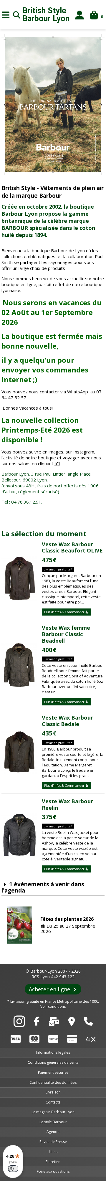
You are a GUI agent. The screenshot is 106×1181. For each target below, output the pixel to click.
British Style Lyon (45, 15)
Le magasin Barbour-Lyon (53, 1111)
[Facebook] (36, 1023)
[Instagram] (19, 1024)
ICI (57, 463)
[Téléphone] (88, 1023)
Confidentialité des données (53, 1082)
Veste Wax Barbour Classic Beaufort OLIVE (72, 547)
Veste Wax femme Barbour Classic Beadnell (66, 634)
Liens (53, 1151)
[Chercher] (17, 15)
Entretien (53, 1161)
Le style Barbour (53, 1121)
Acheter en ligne (50, 989)
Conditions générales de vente (53, 1062)
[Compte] (79, 15)
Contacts (53, 1102)
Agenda (53, 1131)
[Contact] (53, 1023)
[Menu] (5, 14)
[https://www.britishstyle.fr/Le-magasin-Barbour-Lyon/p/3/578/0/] (71, 1023)
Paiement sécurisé (53, 1072)
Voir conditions (53, 1006)
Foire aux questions (53, 1171)
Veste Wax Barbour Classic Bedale (67, 721)
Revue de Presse (53, 1141)
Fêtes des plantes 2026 (67, 919)
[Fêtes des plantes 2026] (19, 925)
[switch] (13, 1168)
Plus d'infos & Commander (64, 612)
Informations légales (53, 1052)
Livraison (53, 1092)
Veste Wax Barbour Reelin (67, 804)
